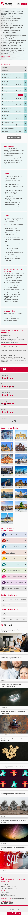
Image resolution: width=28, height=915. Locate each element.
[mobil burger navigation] (18, 4)
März (23, 614)
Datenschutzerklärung (10, 910)
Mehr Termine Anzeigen (14, 137)
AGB (7, 907)
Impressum (21, 910)
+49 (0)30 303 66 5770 (9, 896)
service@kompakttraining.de (18, 898)
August (16, 599)
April (10, 619)
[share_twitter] (16, 913)
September (23, 599)
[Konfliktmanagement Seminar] (22, 4)
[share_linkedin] (19, 913)
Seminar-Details (5, 56)
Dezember (23, 605)
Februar (17, 614)
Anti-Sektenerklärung (16, 907)
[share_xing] (8, 913)
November (17, 605)
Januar (10, 614)
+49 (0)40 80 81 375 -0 (9, 886)
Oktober (10, 605)
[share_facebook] (12, 913)
